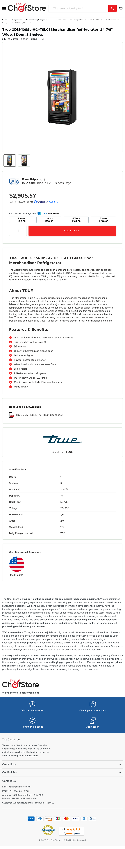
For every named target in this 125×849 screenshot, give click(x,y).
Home (4, 20)
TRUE (69, 452)
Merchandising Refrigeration (37, 20)
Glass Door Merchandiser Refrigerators (68, 20)
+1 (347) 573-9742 (19, 790)
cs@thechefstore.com (19, 786)
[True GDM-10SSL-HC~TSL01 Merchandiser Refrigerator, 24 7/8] (10, 160)
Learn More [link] (53, 213)
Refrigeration (16, 20)
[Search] (112, 8)
